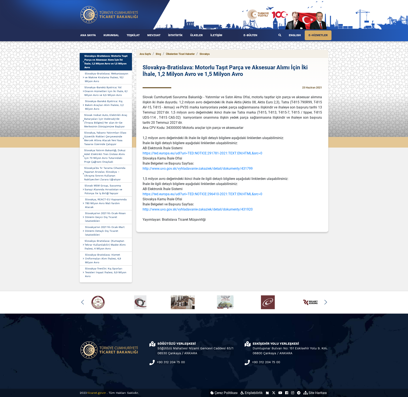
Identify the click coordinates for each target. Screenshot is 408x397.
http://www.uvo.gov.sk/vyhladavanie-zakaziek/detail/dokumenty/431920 (198, 209)
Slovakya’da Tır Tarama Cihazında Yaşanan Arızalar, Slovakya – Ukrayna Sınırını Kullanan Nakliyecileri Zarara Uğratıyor (104, 173)
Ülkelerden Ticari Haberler (180, 54)
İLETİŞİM (216, 35)
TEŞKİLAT (133, 35)
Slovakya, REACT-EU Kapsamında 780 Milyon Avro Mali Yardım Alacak (106, 203)
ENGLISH (295, 35)
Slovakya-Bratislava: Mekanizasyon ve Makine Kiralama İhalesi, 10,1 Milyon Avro (106, 77)
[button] (82, 302)
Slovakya (205, 54)
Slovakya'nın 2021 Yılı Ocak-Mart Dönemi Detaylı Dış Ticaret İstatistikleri (105, 231)
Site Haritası (317, 393)
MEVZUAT (153, 35)
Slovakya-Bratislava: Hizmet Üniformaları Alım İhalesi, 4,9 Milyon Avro (103, 258)
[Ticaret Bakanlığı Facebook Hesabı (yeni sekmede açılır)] (287, 393)
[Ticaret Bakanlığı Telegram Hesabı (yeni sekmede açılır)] (299, 393)
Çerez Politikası (226, 393)
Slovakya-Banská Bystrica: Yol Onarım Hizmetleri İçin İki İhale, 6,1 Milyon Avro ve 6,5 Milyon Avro (106, 91)
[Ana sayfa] (109, 14)
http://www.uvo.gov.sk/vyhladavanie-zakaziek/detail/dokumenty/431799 (198, 168)
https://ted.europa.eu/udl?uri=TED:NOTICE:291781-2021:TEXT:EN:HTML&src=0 (202, 153)
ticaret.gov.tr (96, 392)
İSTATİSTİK (175, 35)
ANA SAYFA (88, 35)
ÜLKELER (196, 35)
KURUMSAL (111, 35)
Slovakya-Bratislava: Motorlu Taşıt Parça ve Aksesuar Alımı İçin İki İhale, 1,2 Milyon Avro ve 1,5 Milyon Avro (106, 61)
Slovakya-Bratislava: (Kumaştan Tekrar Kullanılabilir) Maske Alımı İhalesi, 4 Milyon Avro (105, 244)
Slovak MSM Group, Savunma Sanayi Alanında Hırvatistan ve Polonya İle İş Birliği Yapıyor (103, 189)
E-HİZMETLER (318, 35)
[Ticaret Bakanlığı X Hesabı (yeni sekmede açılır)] (274, 393)
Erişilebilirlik (253, 393)
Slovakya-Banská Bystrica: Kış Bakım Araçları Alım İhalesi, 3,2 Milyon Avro (104, 105)
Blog (158, 54)
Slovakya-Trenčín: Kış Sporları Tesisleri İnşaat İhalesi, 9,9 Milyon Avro (105, 272)
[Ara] (280, 35)
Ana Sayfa (145, 54)
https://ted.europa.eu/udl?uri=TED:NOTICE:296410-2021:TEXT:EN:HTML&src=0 (202, 194)
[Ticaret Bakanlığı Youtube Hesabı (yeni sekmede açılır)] (280, 393)
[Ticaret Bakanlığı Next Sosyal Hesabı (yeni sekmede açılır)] (267, 393)
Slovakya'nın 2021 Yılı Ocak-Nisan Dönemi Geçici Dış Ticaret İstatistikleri (105, 217)
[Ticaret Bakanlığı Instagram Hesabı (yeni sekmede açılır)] (293, 393)
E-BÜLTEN (250, 35)
